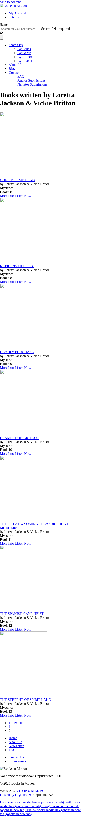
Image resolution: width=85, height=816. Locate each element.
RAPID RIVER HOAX (17, 266)
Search (4, 24)
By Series (24, 49)
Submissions (17, 761)
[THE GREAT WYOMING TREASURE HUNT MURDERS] (23, 520)
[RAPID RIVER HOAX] (23, 262)
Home (13, 738)
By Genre (24, 53)
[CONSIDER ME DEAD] (23, 176)
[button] (1, 33)
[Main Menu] (1, 37)
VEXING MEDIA (29, 791)
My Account (17, 13)
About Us (15, 65)
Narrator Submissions (32, 84)
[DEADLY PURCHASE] (23, 348)
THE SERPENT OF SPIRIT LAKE (25, 699)
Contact (14, 72)
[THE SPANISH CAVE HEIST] (23, 610)
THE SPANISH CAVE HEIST (22, 614)
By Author (24, 57)
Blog (12, 68)
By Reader (24, 61)
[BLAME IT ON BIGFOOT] (23, 434)
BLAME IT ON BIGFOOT (19, 438)
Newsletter (16, 746)
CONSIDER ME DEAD (17, 180)
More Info (7, 196)
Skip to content (10, 2)
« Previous (16, 723)
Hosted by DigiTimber (15, 795)
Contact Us (16, 757)
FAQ (20, 76)
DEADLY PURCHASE (17, 352)
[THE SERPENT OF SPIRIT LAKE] (23, 696)
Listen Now (23, 196)
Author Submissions (31, 80)
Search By (16, 45)
